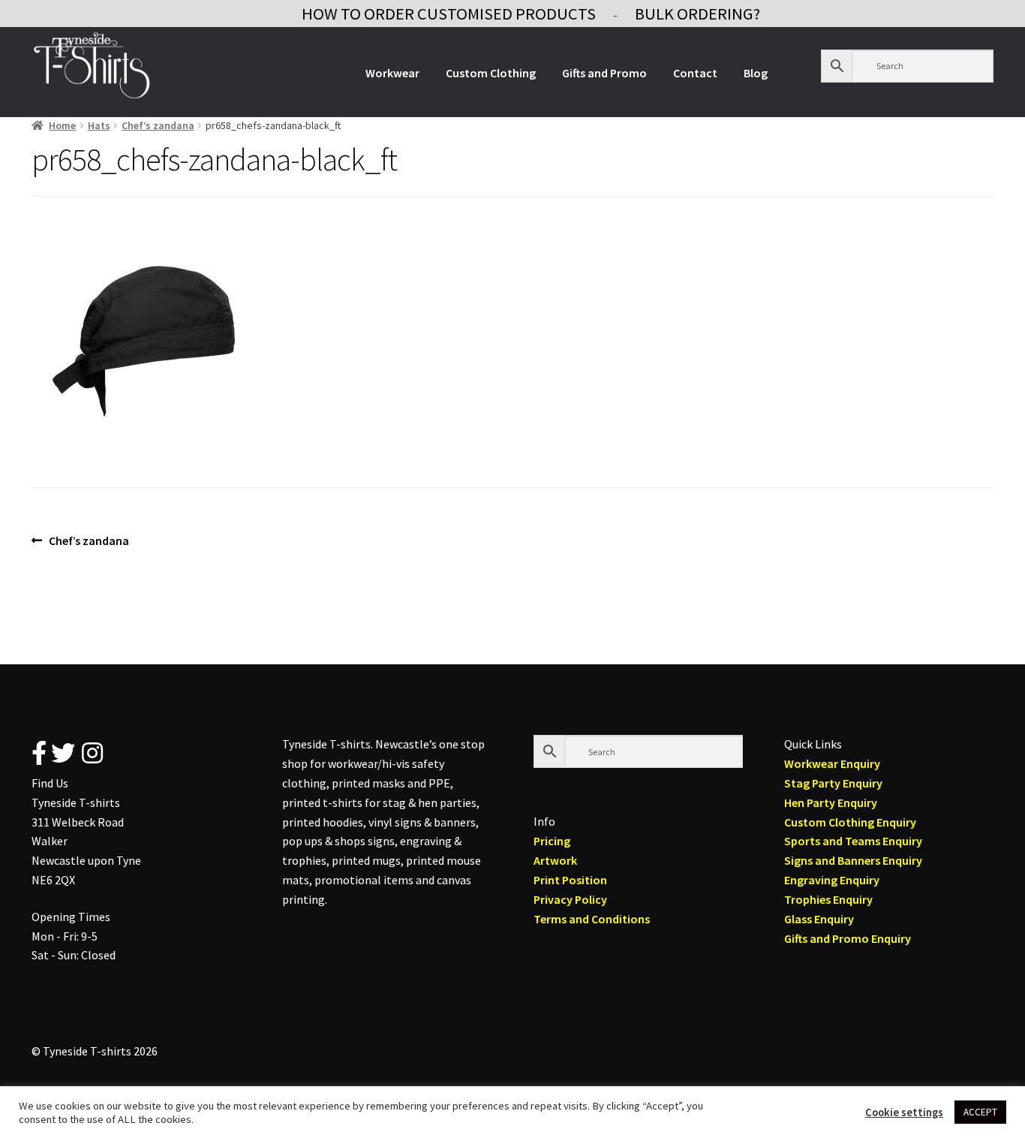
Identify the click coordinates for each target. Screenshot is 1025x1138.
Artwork (555, 860)
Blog (756, 72)
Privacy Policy (570, 899)
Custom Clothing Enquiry (850, 821)
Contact (695, 72)
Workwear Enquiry (832, 763)
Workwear (392, 72)
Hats (99, 125)
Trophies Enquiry (828, 899)
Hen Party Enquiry (830, 802)
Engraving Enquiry (831, 879)
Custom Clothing (491, 72)
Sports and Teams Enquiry (853, 840)
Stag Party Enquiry (833, 782)
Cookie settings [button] (904, 1112)
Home (62, 125)
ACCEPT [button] (980, 1112)
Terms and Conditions (592, 918)
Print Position (570, 879)
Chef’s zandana (158, 125)
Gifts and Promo (604, 72)
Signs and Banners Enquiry (853, 860)
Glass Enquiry (819, 918)
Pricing (552, 840)
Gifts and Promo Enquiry (847, 938)
